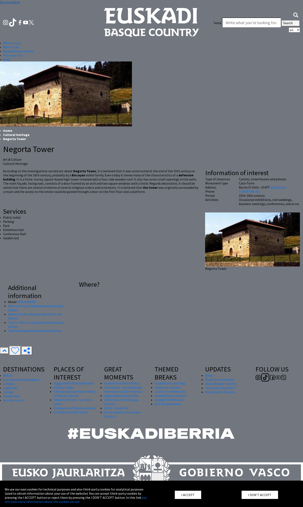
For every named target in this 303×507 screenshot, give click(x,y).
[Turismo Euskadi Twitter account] (31, 22)
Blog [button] (6, 59)
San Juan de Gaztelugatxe (21, 379)
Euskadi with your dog (170, 383)
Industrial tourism (167, 387)
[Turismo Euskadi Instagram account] (6, 22)
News (209, 375)
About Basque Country (220, 384)
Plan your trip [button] (12, 55)
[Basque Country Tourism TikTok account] (13, 22)
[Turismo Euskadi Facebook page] (20, 22)
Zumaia (8, 392)
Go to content (10, 2)
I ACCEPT (188, 495)
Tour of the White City (170, 391)
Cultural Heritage (16, 135)
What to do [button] (11, 47)
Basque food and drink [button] (18, 51)
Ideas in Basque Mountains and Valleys (34, 331)
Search (288, 23)
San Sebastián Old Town (70, 412)
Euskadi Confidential (169, 400)
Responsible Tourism (220, 392)
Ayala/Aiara (278, 187)
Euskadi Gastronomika (170, 396)
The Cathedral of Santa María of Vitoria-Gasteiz (74, 393)
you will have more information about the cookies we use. (76, 499)
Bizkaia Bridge (64, 387)
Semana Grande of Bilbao (122, 383)
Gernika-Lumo (13, 400)
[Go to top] (4, 350)
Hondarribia (11, 396)
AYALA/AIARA (26, 302)
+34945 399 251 (249, 191)
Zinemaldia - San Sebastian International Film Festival (123, 389)
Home (7, 131)
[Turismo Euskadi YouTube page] (26, 22)
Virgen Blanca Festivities (121, 396)
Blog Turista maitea (219, 379)
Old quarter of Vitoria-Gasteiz (74, 408)
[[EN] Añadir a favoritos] (15, 350)
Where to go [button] (11, 43)
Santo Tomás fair (116, 408)
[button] (295, 15)
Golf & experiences (168, 404)
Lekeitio (9, 384)
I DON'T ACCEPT (259, 495)
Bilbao (7, 375)
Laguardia (10, 388)
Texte (217, 23)
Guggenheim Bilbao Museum (74, 383)
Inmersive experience (220, 388)
